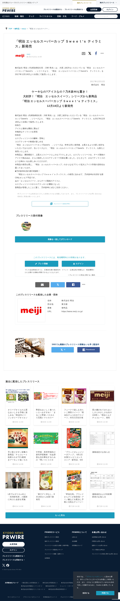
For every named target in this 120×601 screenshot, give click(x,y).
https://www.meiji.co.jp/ (72, 311)
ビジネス (6, 16)
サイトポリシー (13, 597)
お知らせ (74, 537)
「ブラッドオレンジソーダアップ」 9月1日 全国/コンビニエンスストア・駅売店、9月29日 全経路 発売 (74, 457)
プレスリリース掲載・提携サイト (54, 554)
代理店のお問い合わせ (98, 541)
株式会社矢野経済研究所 (57, 589)
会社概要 (74, 541)
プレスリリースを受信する (74, 9)
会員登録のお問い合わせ (99, 537)
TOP (10, 29)
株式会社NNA (50, 586)
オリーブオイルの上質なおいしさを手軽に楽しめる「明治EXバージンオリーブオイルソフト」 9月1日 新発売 (18, 415)
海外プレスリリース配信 (52, 541)
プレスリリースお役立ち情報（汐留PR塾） (57, 545)
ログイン (110, 9)
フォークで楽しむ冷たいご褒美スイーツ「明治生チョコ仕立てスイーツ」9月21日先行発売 (74, 415)
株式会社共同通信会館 (68, 583)
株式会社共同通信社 (49, 583)
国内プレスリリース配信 (52, 537)
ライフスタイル (45, 16)
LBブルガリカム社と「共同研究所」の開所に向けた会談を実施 (18, 496)
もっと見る (60, 515)
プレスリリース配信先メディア (54, 549)
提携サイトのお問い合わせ (99, 545)
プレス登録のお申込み (98, 549)
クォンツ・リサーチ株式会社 (69, 586)
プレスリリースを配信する (52, 9)
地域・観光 (19, 16)
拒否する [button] (86, 593)
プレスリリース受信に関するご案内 (82, 275)
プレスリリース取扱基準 (68, 597)
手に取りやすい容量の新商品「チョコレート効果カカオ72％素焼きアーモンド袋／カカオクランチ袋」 (18, 457)
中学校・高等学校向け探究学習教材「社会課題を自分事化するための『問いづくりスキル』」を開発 (46, 457)
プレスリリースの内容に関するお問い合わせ (105, 554)
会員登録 (93, 9)
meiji (24, 29)
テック (31, 16)
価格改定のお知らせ (101, 452)
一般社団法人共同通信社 (29, 583)
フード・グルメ (77, 16)
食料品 (17, 29)
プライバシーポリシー (95, 576)
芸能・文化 (61, 16)
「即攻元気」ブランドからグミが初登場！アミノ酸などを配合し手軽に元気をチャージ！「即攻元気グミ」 (74, 499)
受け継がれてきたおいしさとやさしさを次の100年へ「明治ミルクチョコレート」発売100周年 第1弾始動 (102, 415)
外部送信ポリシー (49, 597)
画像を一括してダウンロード (60, 239)
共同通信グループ (77, 545)
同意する (105, 593)
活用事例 (47, 558)
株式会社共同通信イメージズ (30, 586)
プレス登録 (42, 264)
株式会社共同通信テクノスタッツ (32, 589)
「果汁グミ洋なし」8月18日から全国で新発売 (45, 496)
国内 (84, 3)
